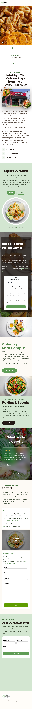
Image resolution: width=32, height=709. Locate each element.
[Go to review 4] (18, 474)
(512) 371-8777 (16, 65)
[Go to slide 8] (19, 227)
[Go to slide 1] (9, 227)
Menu (3, 701)
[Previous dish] (2, 211)
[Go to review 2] (13, 474)
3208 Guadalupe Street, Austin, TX (16, 50)
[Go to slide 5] (15, 227)
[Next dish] (30, 211)
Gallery (8, 701)
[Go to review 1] (11, 474)
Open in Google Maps (12, 520)
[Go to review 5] (21, 474)
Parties (20, 701)
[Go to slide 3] (12, 227)
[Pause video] (2, 42)
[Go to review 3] (16, 474)
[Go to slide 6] (16, 227)
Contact (26, 701)
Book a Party (9, 423)
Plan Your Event (9, 370)
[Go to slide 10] (22, 227)
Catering (14, 701)
